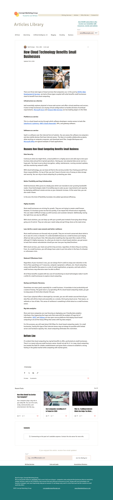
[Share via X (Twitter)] (29, 373)
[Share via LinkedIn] (33, 373)
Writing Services (29, 464)
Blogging (53, 35)
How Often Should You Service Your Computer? (26, 396)
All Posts (17, 35)
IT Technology (27, 367)
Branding (62, 35)
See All (96, 388)
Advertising (26, 35)
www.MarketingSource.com (83, 488)
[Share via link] (37, 373)
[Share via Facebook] (24, 373)
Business (70, 35)
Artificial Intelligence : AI (40, 35)
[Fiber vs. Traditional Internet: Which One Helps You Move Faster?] (85, 398)
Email (26, 454)
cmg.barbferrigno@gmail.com (51, 488)
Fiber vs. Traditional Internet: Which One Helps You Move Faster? (83, 410)
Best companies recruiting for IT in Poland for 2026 (56, 410)
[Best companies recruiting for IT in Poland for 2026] (56, 398)
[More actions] (88, 47)
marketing (35, 479)
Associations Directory (80, 464)
